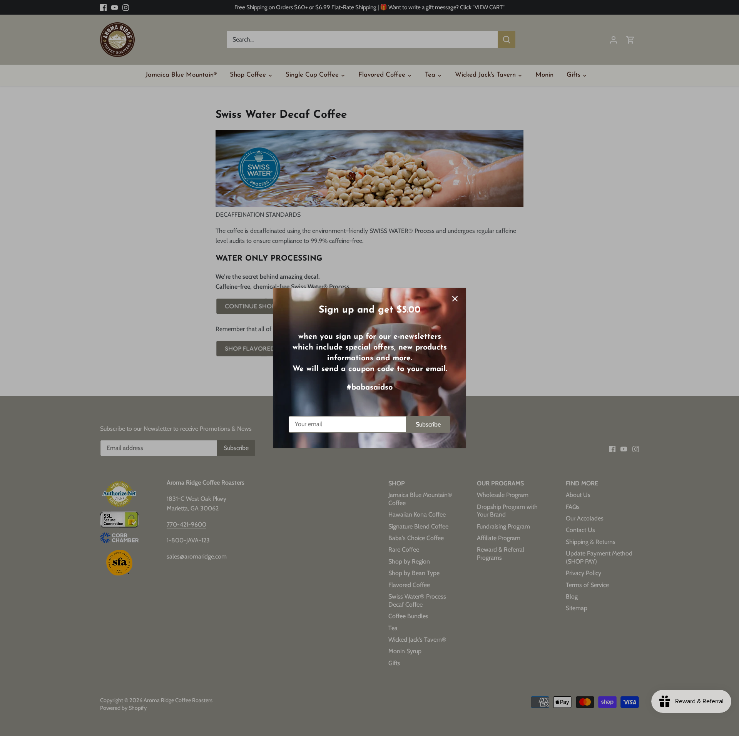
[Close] (454, 298)
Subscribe (428, 424)
